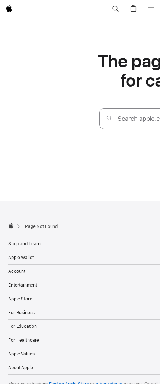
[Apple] (10, 225)
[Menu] (151, 9)
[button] (115, 9)
